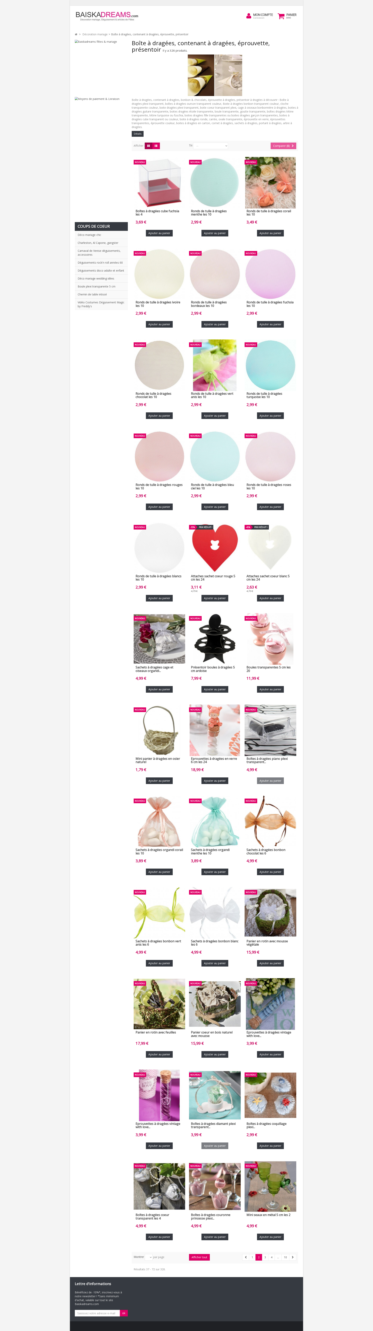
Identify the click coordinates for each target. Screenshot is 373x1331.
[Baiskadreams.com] (111, 16)
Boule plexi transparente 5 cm (96, 286)
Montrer (139, 1257)
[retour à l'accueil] (76, 34)
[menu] (249, 16)
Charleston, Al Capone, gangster (98, 243)
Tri (190, 145)
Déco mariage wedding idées (96, 278)
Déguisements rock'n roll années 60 (100, 262)
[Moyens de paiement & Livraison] (101, 157)
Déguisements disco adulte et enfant (101, 270)
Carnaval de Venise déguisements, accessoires (99, 252)
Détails (137, 133)
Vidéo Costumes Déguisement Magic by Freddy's (101, 304)
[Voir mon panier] (281, 16)
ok (123, 1313)
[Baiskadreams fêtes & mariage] (101, 66)
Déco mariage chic (89, 235)
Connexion (258, 17)
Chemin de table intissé (92, 294)
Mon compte (263, 14)
